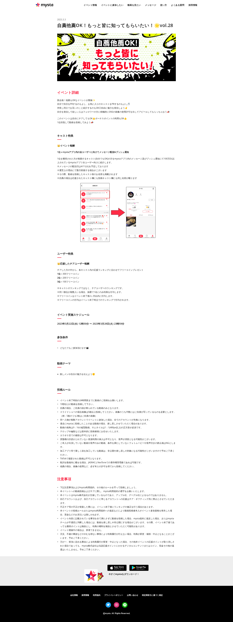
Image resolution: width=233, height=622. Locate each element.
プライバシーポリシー (113, 595)
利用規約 (96, 595)
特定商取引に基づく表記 (152, 595)
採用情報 (85, 595)
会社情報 (74, 595)
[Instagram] (116, 605)
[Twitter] (108, 605)
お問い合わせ (132, 595)
